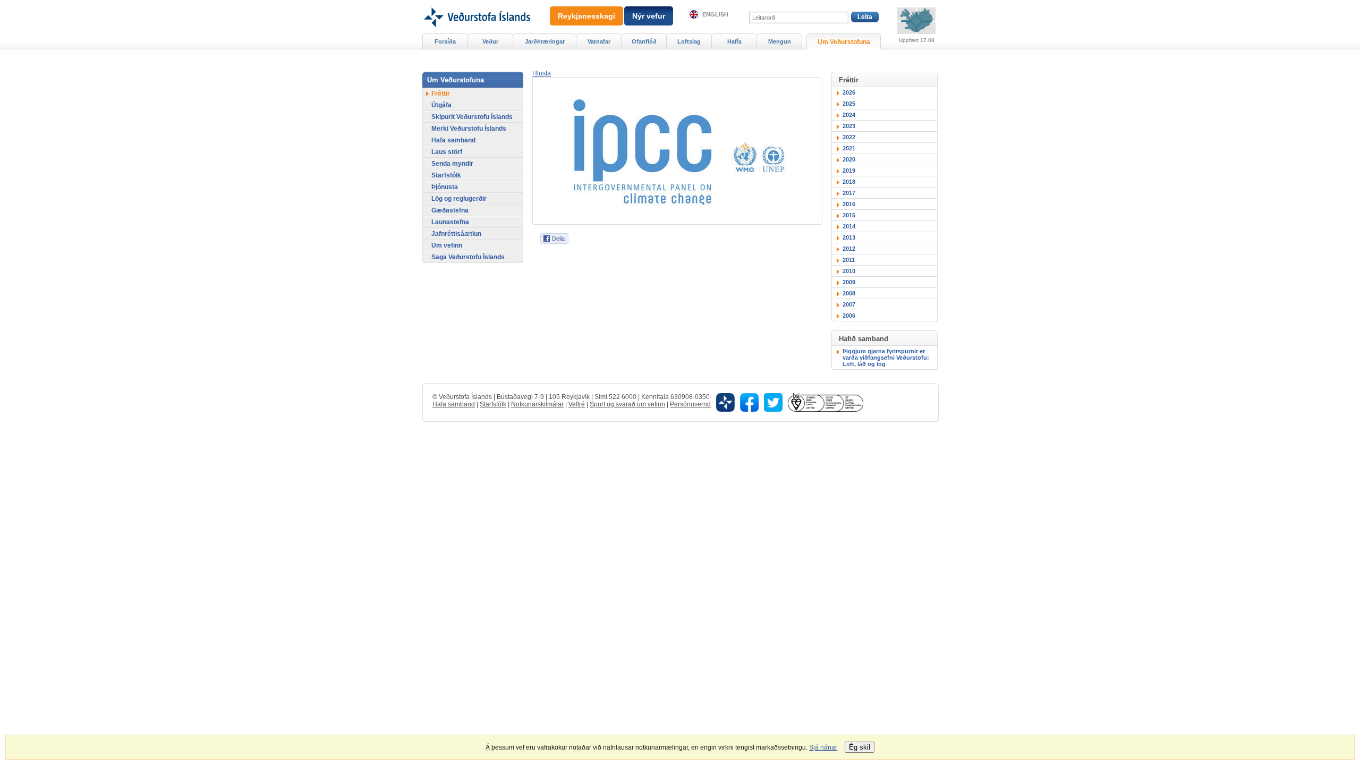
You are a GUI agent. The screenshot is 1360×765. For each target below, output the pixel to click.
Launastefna (450, 222)
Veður (490, 41)
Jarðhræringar (545, 41)
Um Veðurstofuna (844, 42)
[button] (541, 73)
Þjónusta (444, 187)
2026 (849, 92)
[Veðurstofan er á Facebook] (749, 401)
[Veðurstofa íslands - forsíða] (476, 3)
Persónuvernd (690, 404)
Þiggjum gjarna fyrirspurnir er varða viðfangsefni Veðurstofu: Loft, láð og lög (886, 357)
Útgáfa (441, 105)
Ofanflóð (644, 41)
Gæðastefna (450, 210)
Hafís (734, 41)
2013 (849, 237)
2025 (849, 103)
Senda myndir (452, 163)
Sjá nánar (823, 747)
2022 (849, 137)
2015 (849, 215)
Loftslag (689, 41)
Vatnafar (599, 41)
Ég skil (859, 747)
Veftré (576, 404)
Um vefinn (446, 245)
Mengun (779, 41)
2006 (849, 315)
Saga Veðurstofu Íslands (468, 257)
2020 (849, 159)
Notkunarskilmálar (537, 404)
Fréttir (440, 93)
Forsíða (445, 41)
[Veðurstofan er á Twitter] (773, 401)
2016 (849, 204)
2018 (849, 181)
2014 (849, 226)
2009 (849, 282)
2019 (849, 170)
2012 (849, 248)
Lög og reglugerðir (459, 198)
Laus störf (446, 152)
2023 (849, 126)
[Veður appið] (725, 401)
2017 (849, 193)
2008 (849, 293)
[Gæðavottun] (825, 401)
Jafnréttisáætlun (456, 233)
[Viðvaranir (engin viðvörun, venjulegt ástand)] (916, 20)
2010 (849, 271)
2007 (849, 304)
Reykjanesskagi (586, 16)
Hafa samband (453, 140)
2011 (849, 260)
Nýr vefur (648, 16)
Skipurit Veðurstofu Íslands (472, 117)
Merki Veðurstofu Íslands (468, 128)
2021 (849, 148)
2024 (849, 115)
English (715, 14)
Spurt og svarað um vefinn (627, 404)
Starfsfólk (446, 175)
